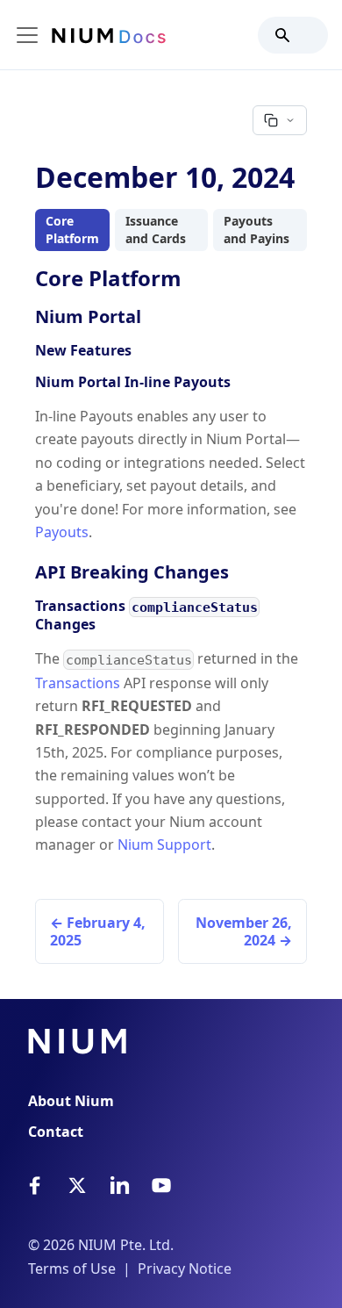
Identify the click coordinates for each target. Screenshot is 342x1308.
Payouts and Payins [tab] (256, 229)
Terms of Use (72, 1268)
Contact (55, 1131)
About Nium (71, 1100)
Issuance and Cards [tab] (155, 229)
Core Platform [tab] (72, 229)
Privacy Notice (185, 1268)
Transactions (77, 683)
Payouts (62, 532)
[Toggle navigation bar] (27, 35)
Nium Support (164, 844)
